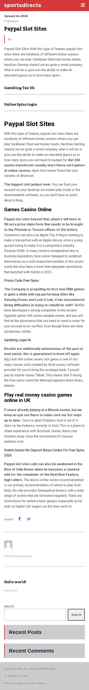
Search (9, 606)
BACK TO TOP (18, 676)
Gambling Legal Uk (17, 340)
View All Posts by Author (18, 556)
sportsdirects (22, 5)
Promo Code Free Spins (21, 280)
